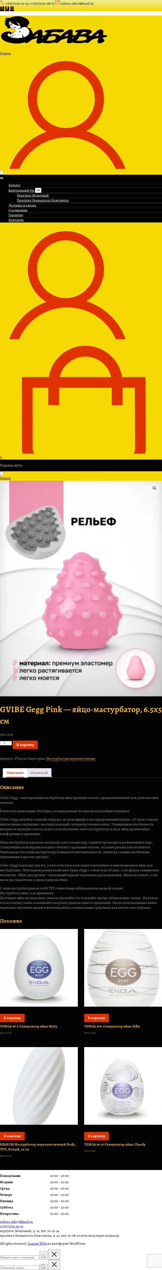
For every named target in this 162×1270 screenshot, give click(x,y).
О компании (17, 210)
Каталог (14, 185)
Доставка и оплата (22, 205)
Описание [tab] (15, 772)
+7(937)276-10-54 (11, 1226)
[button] (154, 488)
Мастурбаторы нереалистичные (71, 758)
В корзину (25, 745)
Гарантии (15, 215)
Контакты (16, 220)
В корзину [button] (12, 1017)
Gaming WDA (37, 1243)
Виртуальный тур (21, 190)
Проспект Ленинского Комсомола (43, 200)
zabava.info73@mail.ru (16, 1221)
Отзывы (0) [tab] (39, 772)
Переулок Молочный (33, 195)
